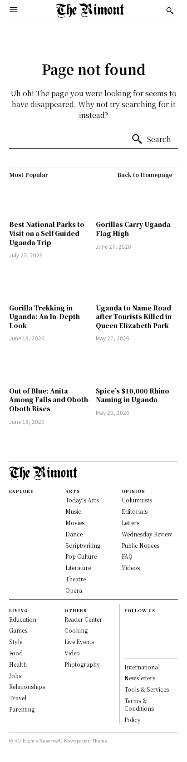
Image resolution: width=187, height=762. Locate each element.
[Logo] (90, 10)
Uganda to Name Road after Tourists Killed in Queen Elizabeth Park (134, 316)
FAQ (127, 556)
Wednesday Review (147, 534)
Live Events (79, 641)
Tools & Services (146, 689)
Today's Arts (82, 500)
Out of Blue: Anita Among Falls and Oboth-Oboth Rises (50, 399)
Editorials (135, 511)
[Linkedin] (128, 640)
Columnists (137, 500)
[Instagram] (128, 630)
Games (18, 630)
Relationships (27, 686)
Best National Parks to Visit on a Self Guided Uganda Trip (46, 233)
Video (72, 653)
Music (73, 511)
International (142, 667)
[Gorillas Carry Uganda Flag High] (137, 199)
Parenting (21, 709)
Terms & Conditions (139, 704)
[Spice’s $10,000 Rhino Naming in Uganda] (137, 365)
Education (22, 619)
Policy (132, 719)
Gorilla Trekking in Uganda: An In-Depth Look (44, 316)
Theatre (75, 579)
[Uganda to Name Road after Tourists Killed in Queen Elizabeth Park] (137, 282)
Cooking (76, 630)
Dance (74, 534)
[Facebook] (128, 621)
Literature (78, 567)
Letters (130, 522)
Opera (73, 590)
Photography (82, 664)
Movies (74, 522)
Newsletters (139, 678)
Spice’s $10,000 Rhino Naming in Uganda (132, 395)
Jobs (15, 675)
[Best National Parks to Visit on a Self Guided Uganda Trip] (50, 199)
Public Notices (140, 545)
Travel (17, 698)
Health (18, 664)
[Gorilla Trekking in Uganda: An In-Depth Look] (50, 282)
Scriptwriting (82, 545)
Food (16, 653)
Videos (131, 567)
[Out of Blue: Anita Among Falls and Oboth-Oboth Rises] (50, 365)
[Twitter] (128, 650)
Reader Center (83, 619)
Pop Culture (81, 556)
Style (15, 641)
